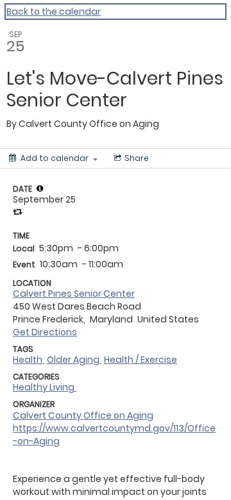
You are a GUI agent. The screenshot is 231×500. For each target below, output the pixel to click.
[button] (40, 188)
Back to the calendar (53, 11)
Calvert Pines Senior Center (74, 293)
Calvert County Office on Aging (83, 415)
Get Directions (45, 332)
